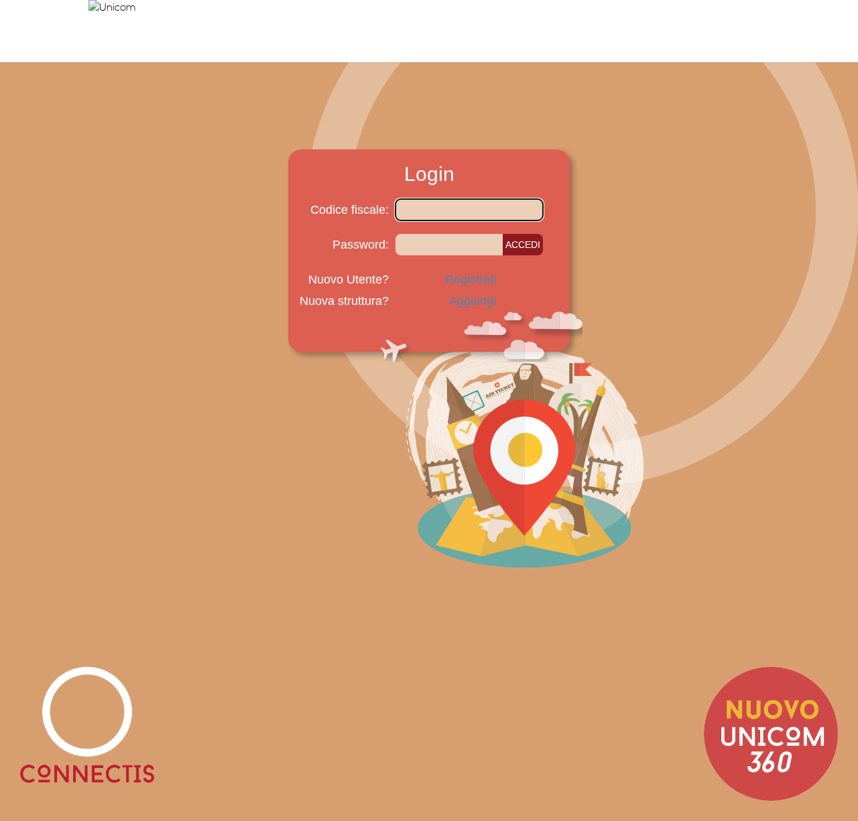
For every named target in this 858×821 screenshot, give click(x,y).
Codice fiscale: (349, 209)
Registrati (470, 279)
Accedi (522, 244)
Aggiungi (472, 301)
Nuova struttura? (344, 301)
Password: (360, 244)
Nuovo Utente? (348, 279)
